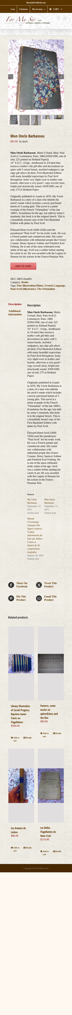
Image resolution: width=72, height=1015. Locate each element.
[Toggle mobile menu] (65, 18)
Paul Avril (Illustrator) (23, 288)
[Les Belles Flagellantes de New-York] (51, 785)
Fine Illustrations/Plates (30, 285)
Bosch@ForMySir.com (36, 3)
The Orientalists (46, 288)
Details (29, 738)
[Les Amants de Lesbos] (21, 786)
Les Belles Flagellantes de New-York (48, 832)
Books (24, 282)
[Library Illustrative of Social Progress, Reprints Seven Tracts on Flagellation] (21, 664)
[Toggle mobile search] (58, 18)
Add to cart (23, 266)
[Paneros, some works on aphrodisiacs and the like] (51, 663)
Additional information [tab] (15, 313)
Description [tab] (14, 304)
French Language (55, 285)
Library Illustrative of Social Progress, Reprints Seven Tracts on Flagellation (20, 714)
